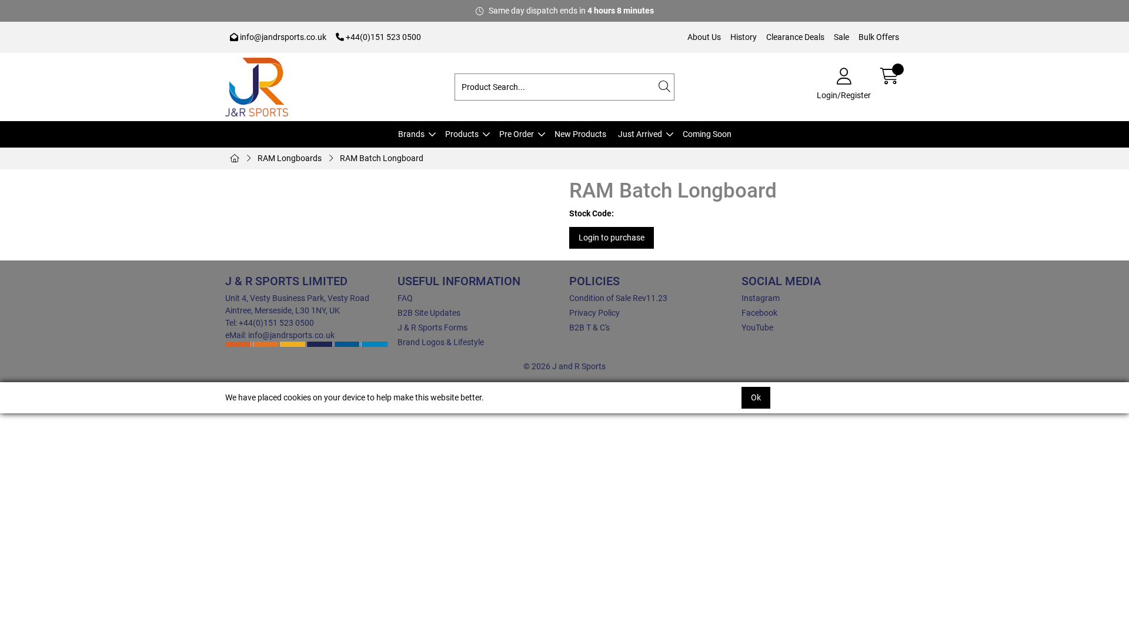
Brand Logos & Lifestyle (441, 342)
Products (462, 134)
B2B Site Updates (429, 312)
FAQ (405, 298)
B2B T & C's (589, 327)
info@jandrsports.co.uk (282, 37)
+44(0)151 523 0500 (382, 37)
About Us (704, 37)
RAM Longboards (290, 158)
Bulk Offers (879, 37)
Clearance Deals (795, 37)
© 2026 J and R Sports (564, 366)
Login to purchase (611, 237)
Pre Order (516, 134)
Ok (756, 397)
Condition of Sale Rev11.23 (618, 298)
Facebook (759, 312)
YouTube (757, 327)
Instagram (760, 298)
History (743, 37)
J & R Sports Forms (432, 327)
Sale (841, 37)
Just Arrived (640, 134)
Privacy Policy (594, 312)
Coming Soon (707, 134)
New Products (580, 134)
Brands (411, 134)
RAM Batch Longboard (381, 158)
